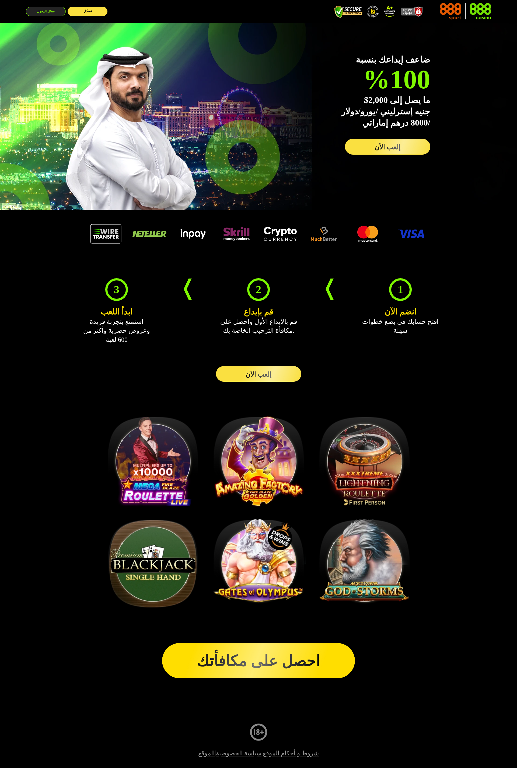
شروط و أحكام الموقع (291, 753)
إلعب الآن (388, 147)
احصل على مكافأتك (258, 660)
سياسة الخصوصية (238, 753)
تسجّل (87, 11)
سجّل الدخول (46, 11)
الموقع (206, 753)
